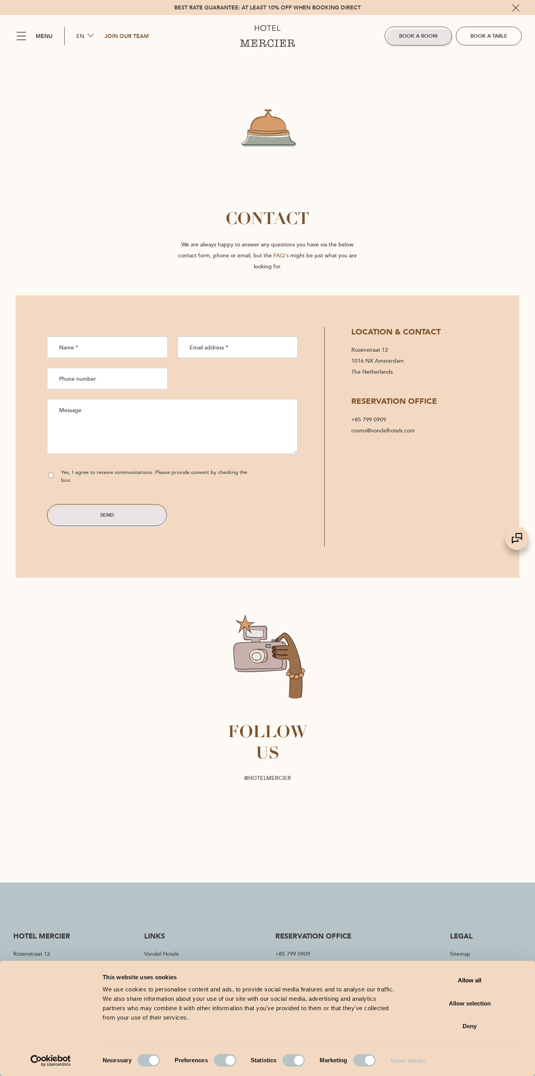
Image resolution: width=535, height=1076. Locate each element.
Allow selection (470, 1003)
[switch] (225, 1060)
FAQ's (281, 255)
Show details (408, 1060)
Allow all (469, 980)
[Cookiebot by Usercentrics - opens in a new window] (50, 1061)
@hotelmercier (267, 777)
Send (107, 515)
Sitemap (460, 953)
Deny (470, 1026)
